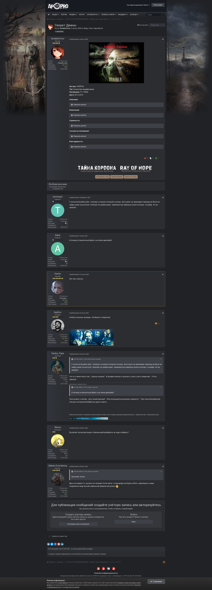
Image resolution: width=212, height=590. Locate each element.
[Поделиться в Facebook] (55, 544)
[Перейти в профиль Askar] (57, 248)
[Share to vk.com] (48, 544)
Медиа (73, 14)
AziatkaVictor (57, 38)
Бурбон (57, 312)
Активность (92, 14)
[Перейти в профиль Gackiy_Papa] (57, 366)
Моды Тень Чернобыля (93, 28)
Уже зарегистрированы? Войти (138, 5)
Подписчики (155, 25)
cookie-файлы (63, 583)
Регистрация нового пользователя (78, 524)
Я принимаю (157, 581)
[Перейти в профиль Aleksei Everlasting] (57, 479)
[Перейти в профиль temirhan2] (57, 210)
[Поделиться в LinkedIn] (62, 544)
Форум (64, 14)
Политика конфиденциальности (106, 573)
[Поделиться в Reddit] (58, 544)
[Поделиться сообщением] (162, 39)
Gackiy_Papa (57, 353)
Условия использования (71, 587)
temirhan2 (57, 196)
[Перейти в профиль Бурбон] (57, 325)
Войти (133, 522)
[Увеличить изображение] (116, 63)
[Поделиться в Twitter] (51, 544)
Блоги (81, 14)
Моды (55, 14)
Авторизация (143, 25)
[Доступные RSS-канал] (164, 562)
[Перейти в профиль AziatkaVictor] (50, 27)
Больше (133, 14)
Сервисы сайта (108, 14)
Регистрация (158, 5)
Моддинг (122, 14)
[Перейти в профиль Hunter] (57, 287)
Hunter (57, 273)
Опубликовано (78, 39)
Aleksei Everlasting (57, 465)
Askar (57, 235)
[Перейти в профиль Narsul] (57, 440)
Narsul (58, 427)
